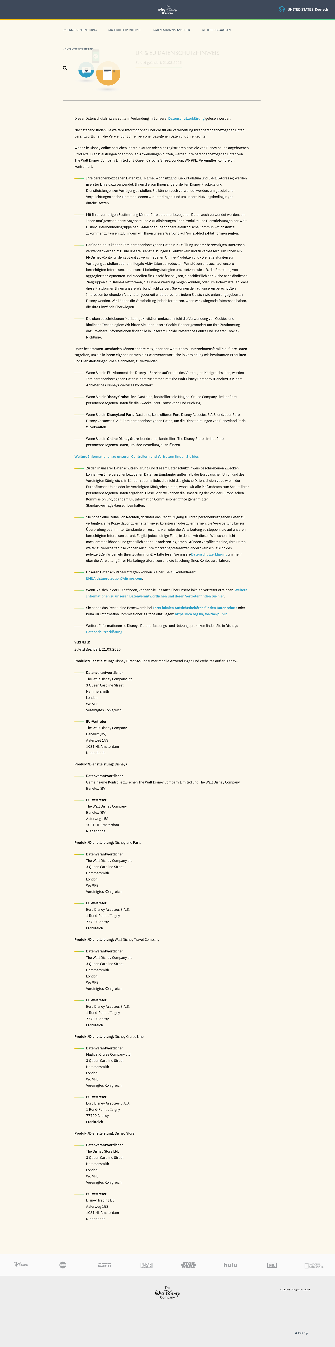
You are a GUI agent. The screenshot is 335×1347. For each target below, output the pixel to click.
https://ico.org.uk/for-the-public (201, 613)
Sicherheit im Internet (125, 30)
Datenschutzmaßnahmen (171, 30)
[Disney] (167, 1292)
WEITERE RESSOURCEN (216, 30)
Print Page (303, 1333)
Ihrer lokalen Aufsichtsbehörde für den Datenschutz (195, 607)
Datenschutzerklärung (80, 30)
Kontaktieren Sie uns (78, 49)
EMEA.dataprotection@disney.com (114, 578)
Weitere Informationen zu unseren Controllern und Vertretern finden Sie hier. (136, 456)
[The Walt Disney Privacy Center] (167, 5)
